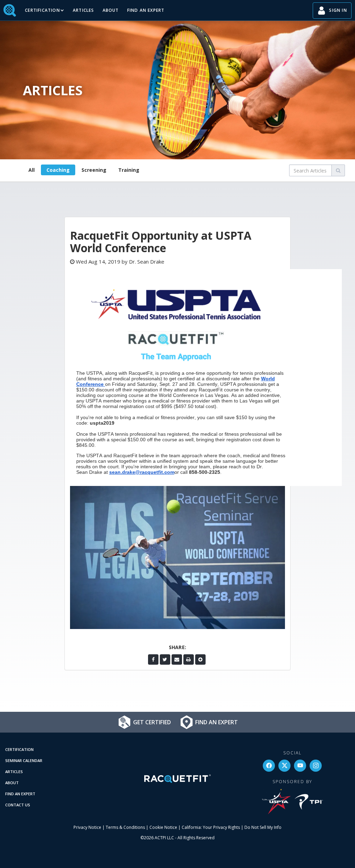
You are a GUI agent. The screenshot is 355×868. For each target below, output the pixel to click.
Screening (93, 170)
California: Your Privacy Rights (211, 827)
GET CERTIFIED (152, 722)
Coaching (58, 170)
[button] (44, 10)
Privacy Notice (87, 827)
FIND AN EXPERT (146, 10)
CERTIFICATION (19, 749)
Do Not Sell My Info (263, 827)
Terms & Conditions (125, 827)
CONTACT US (17, 804)
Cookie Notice (163, 827)
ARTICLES (83, 10)
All (31, 170)
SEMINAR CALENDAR (23, 760)
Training (128, 170)
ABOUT (111, 10)
